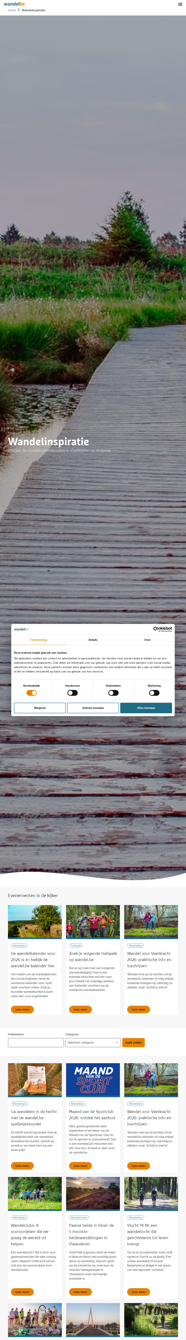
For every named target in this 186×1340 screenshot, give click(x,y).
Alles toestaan (146, 707)
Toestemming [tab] (38, 639)
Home (12, 10)
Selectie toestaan (93, 707)
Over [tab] (147, 639)
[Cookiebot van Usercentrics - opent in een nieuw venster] (156, 629)
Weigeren (40, 707)
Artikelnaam (16, 1034)
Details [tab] (93, 639)
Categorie (71, 1034)
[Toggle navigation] (180, 4)
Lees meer (22, 1009)
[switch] (72, 693)
